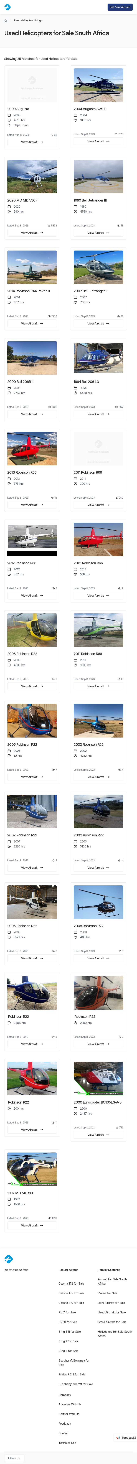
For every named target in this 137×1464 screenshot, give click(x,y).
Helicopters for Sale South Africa (115, 1334)
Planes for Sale (107, 1293)
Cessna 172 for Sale (71, 1283)
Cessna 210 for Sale (71, 1303)
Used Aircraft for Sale (112, 1312)
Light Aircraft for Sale (111, 1303)
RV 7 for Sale (67, 1312)
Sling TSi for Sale (70, 1331)
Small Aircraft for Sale (112, 1322)
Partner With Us (69, 1414)
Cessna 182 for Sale (71, 1293)
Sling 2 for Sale (68, 1341)
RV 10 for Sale (68, 1322)
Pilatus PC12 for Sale (72, 1374)
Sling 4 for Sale (68, 1351)
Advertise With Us (70, 1404)
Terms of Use (67, 1443)
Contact (63, 1433)
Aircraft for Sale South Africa (113, 1281)
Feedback (65, 1423)
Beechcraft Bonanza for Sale (74, 1363)
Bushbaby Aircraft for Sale (76, 1384)
